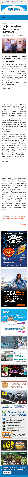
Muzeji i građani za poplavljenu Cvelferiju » (13, 219)
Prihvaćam (7, 472)
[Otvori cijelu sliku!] (14, 46)
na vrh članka (22, 224)
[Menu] (4, 17)
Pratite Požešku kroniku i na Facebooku (14, 1)
